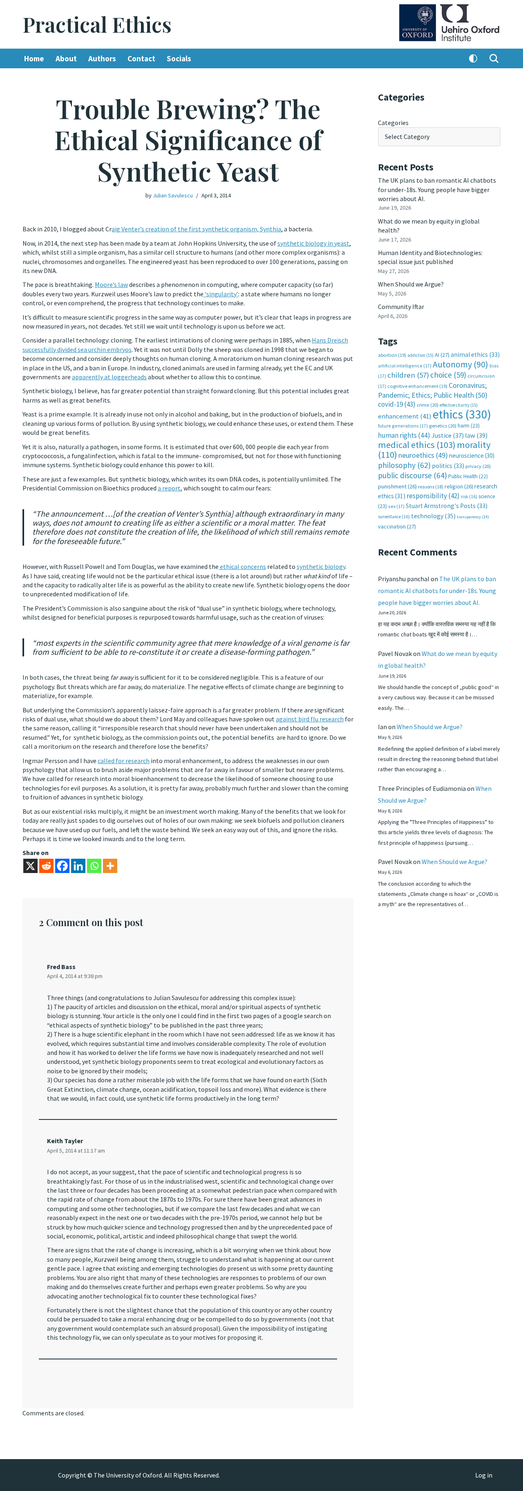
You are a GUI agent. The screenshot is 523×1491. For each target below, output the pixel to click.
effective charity (459, 405)
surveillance (394, 516)
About (66, 58)
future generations (403, 426)
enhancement (404, 416)
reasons (430, 487)
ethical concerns (242, 566)
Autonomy (460, 364)
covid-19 (397, 404)
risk (469, 496)
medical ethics (417, 444)
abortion (392, 355)
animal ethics (475, 354)
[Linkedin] (78, 866)
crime (427, 405)
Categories (393, 123)
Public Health (468, 476)
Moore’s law (111, 284)
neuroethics (423, 455)
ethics (462, 414)
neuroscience (471, 455)
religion (459, 486)
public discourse (412, 475)
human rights (404, 435)
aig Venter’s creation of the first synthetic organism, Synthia (196, 229)
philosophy (404, 465)
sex (396, 506)
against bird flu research (310, 719)
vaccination (397, 526)
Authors (102, 58)
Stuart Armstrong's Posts (446, 506)
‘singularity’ (220, 294)
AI (442, 354)
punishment (397, 486)
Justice (447, 435)
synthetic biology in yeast (313, 243)
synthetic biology (321, 566)
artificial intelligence (404, 366)
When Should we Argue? (411, 284)
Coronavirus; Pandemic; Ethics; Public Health (432, 390)
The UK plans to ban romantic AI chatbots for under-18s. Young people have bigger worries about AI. (437, 189)
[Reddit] (46, 866)
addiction (420, 355)
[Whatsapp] (94, 866)
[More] (110, 866)
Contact (141, 58)
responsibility (433, 495)
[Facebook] (62, 866)
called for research (124, 761)
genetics (442, 426)
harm (469, 425)
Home (34, 58)
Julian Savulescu (173, 195)
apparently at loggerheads (109, 377)
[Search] (493, 58)
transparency (473, 516)
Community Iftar (401, 306)
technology (433, 516)
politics (448, 466)
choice (448, 375)
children (408, 375)
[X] (30, 866)
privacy (478, 466)
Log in (483, 1475)
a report (169, 488)
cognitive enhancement (417, 386)
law (476, 435)
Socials (179, 58)
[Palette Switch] (473, 58)
